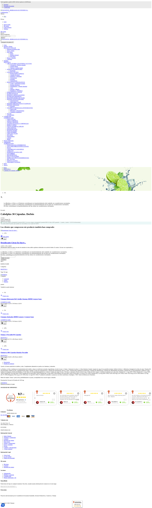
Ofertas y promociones (9, 443)
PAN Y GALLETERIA (13, 156)
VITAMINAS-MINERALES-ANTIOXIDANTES (20, 108)
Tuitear (5, 280)
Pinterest (6, 281)
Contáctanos (7, 7)
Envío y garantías (8, 444)
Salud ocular (13, 109)
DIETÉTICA (7, 62)
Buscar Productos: (5, 34)
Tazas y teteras (10, 50)
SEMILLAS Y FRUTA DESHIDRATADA (18, 158)
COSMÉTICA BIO (9, 118)
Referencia (3, 384)
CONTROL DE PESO (13, 72)
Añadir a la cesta (5, 258)
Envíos (5, 446)
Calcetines (9, 59)
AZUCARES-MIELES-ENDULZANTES (18, 146)
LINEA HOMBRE (12, 132)
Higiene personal (14, 55)
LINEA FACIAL (11, 119)
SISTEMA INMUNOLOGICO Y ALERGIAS (19, 103)
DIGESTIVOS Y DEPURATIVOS (16, 82)
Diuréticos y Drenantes (16, 76)
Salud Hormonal (14, 100)
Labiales (9, 138)
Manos (8, 139)
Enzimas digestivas (15, 85)
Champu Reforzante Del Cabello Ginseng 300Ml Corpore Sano (21, 299)
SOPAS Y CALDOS (12, 160)
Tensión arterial (14, 66)
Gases (11, 88)
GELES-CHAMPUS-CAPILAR (15, 126)
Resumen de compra (9, 440)
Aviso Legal (7, 455)
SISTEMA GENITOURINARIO (15, 99)
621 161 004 (4, 415)
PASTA (9, 148)
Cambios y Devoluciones (10, 447)
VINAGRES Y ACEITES (13, 162)
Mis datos (6, 464)
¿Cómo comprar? (8, 449)
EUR (5, 22)
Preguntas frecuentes (9, 6)
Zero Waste (10, 52)
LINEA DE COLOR (12, 133)
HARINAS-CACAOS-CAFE (14, 152)
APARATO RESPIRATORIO (14, 69)
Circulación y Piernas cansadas (18, 65)
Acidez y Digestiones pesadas (17, 83)
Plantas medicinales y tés (10, 477)
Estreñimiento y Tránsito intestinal (18, 86)
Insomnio (12, 106)
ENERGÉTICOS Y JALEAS (14, 92)
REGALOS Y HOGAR (10, 48)
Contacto (6, 439)
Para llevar (12, 56)
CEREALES (10, 150)
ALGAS (9, 113)
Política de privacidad (9, 458)
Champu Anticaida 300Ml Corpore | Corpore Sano (17, 317)
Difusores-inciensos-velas (13, 49)
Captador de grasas (15, 75)
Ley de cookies (7, 456)
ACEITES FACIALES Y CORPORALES (18, 123)
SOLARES (10, 135)
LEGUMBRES (11, 153)
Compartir (6, 279)
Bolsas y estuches (11, 58)
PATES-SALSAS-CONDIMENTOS (16, 145)
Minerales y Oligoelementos (17, 110)
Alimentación (7, 473)
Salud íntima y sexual (15, 102)
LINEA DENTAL (11, 128)
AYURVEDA (10, 115)
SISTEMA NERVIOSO (13, 105)
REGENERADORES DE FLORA (16, 98)
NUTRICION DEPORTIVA (14, 96)
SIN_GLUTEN (11, 159)
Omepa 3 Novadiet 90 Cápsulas (11, 334)
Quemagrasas (13, 78)
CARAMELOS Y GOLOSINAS (15, 149)
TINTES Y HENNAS (12, 122)
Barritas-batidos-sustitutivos (17, 73)
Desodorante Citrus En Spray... (13, 243)
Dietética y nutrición (9, 475)
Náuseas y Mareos (14, 89)
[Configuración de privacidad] (3, 505)
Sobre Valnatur (7, 436)
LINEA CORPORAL (12, 120)
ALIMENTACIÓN (9, 143)
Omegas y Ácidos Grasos (16, 68)
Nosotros (6, 4)
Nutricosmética (10, 136)
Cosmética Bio (7, 476)
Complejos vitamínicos (16, 112)
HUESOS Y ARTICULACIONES (16, 95)
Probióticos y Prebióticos (16, 90)
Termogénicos (13, 80)
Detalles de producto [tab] (9, 363)
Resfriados (12, 70)
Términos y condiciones (10, 437)
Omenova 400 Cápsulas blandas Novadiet (14, 352)
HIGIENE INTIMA (12, 130)
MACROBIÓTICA (12, 155)
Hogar (11, 53)
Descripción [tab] (7, 362)
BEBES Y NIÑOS (11, 125)
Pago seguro (7, 442)
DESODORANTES (12, 129)
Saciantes (12, 79)
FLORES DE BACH (12, 93)
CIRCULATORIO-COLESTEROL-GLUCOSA (19, 63)
